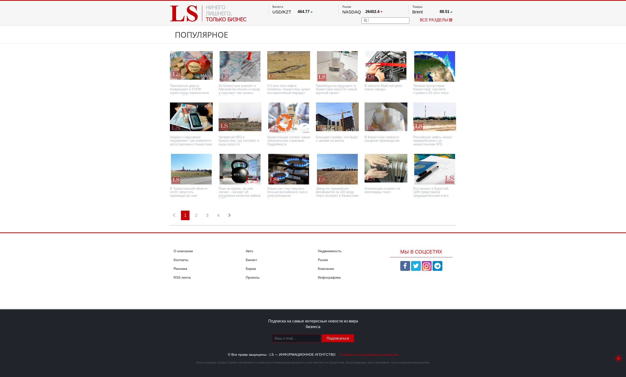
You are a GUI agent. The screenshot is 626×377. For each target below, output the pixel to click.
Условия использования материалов (368, 354)
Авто (249, 251)
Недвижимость (329, 251)
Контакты (181, 260)
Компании (326, 269)
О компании (183, 251)
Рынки (323, 260)
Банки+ (251, 260)
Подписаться (338, 338)
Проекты (252, 277)
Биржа (251, 269)
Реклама (180, 269)
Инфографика (329, 277)
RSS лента (182, 277)
